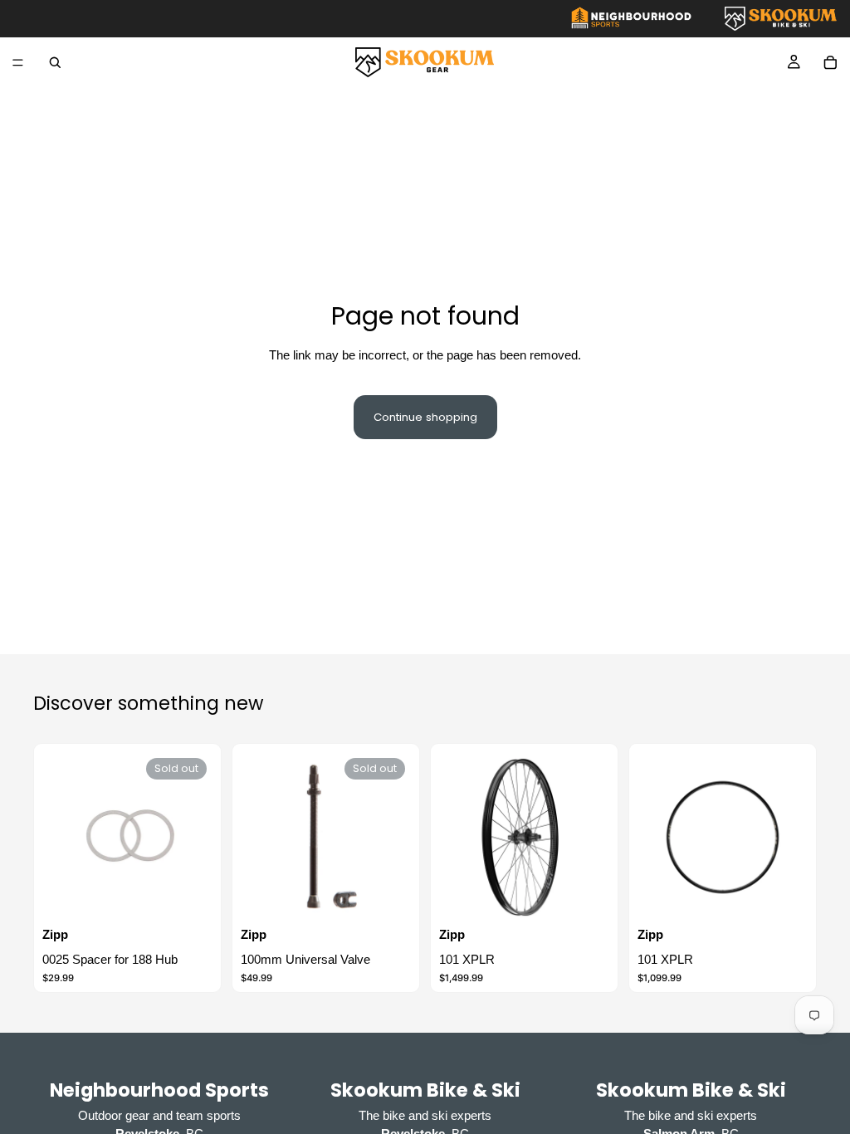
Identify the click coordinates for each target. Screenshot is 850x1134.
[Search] (55, 62)
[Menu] (18, 63)
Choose (598, 897)
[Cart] (830, 62)
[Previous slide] (457, 837)
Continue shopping (425, 417)
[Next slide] (591, 837)
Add (797, 897)
